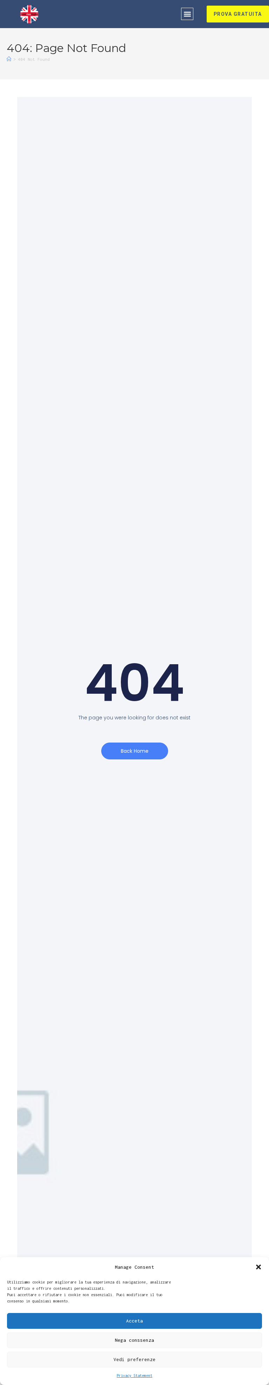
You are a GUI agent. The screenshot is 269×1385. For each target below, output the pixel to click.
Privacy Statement (134, 1375)
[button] (258, 1266)
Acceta (134, 1321)
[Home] (9, 59)
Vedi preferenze (134, 1359)
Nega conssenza (134, 1340)
